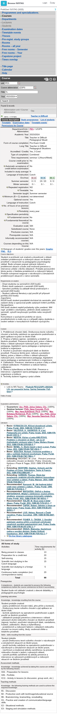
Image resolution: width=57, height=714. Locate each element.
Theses (6, 36)
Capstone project (11, 56)
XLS (9, 251)
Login (45, 3)
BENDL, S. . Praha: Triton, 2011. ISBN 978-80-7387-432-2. (31, 448)
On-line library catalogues (20, 536)
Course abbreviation (9, 88)
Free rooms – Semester (15, 49)
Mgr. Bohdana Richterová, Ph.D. (30, 412)
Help (4, 73)
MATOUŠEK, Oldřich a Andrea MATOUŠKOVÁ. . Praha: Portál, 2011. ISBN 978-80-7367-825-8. (30, 495)
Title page (7, 66)
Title (3, 92)
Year (3, 96)
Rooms (6, 42)
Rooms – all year (11, 46)
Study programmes (29, 120)
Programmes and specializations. (20, 12)
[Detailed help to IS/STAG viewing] (54, 79)
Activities (6, 384)
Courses (7, 16)
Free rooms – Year (12, 53)
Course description (10, 120)
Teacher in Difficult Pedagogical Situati (40, 117)
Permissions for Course (12, 125)
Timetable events (11, 32)
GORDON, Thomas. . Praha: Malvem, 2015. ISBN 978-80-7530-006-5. (30, 478)
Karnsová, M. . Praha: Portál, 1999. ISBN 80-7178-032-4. (29, 486)
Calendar (7, 69)
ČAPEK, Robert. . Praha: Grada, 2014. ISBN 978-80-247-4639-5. (31, 507)
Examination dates (12, 29)
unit (2, 83)
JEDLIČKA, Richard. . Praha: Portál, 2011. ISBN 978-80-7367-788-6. (30, 453)
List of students (47, 120)
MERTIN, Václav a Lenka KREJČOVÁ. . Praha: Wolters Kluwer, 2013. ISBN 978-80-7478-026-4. (30, 441)
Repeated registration (18, 187)
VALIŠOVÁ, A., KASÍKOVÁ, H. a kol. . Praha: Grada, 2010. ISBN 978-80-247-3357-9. (31, 432)
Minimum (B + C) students (16, 196)
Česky (52, 3)
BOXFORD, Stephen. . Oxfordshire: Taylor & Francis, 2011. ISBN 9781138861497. (29, 470)
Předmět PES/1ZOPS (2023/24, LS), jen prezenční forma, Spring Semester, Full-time (30, 389)
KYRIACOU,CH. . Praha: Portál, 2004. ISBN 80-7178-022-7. (29, 427)
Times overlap (10, 59)
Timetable (6, 123)
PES (32, 129)
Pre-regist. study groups (15, 39)
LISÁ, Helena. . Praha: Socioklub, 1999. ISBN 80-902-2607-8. (31, 514)
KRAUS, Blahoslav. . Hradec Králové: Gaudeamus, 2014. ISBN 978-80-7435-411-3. (29, 531)
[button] (4, 3)
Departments (9, 19)
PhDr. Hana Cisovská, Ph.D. (36, 409)
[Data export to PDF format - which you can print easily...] (46, 79)
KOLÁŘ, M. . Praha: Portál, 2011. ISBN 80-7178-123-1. (28, 502)
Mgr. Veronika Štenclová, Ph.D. (41, 416)
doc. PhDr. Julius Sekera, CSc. (33, 407)
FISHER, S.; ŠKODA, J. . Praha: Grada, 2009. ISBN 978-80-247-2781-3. (31, 523)
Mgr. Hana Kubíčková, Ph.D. (27, 411)
